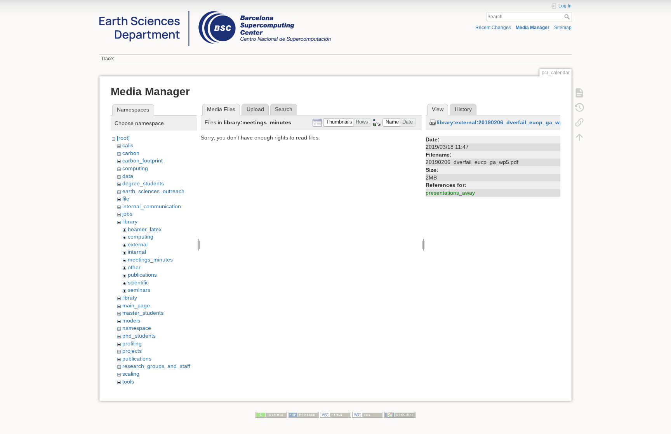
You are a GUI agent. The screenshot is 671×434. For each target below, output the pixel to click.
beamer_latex (145, 229)
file (125, 198)
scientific (138, 282)
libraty (129, 298)
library (129, 221)
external (138, 244)
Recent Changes (493, 27)
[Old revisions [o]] (579, 107)
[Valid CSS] (367, 414)
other (134, 267)
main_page (136, 305)
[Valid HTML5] (335, 414)
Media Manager (532, 27)
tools (128, 381)
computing (135, 168)
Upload (255, 109)
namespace (136, 328)
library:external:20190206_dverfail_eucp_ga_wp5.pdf (506, 122)
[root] (123, 138)
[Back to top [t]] (579, 137)
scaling (130, 374)
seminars (139, 290)
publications (142, 275)
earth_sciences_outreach (153, 191)
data (127, 176)
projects (132, 351)
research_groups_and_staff (156, 366)
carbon (130, 153)
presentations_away (450, 193)
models (131, 320)
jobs (127, 214)
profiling (132, 343)
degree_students (143, 183)
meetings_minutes (150, 259)
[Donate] (271, 414)
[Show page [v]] (579, 92)
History (463, 109)
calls (127, 145)
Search (568, 16)
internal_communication (151, 206)
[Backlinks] (579, 122)
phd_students (139, 336)
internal (137, 252)
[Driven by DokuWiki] (399, 414)
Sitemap (563, 27)
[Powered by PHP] (303, 414)
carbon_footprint (142, 160)
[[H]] (215, 13)
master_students (142, 313)
